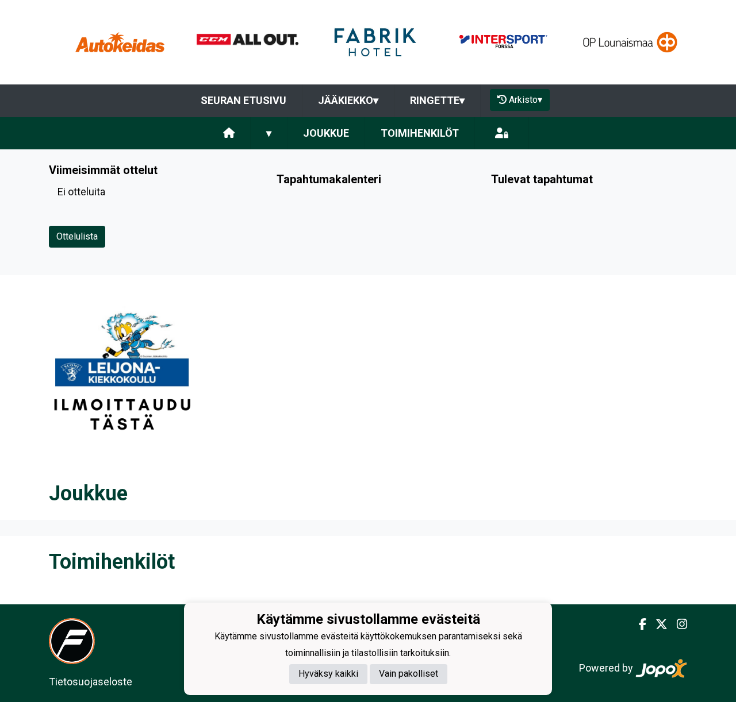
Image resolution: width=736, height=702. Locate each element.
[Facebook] (638, 624)
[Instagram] (677, 624)
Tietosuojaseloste (90, 682)
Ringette (437, 100)
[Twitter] (657, 624)
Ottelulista (77, 236)
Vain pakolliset (408, 673)
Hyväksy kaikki (328, 673)
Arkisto (525, 99)
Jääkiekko (348, 100)
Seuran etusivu (243, 100)
